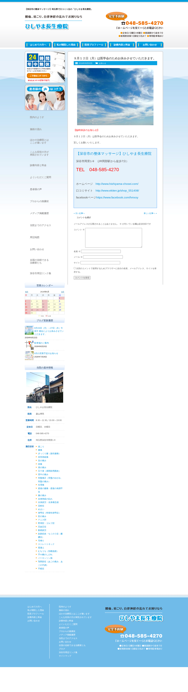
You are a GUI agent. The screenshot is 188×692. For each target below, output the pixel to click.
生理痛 (41, 485)
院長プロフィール (94, 44)
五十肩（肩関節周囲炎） (49, 471)
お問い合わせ (150, 44)
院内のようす (37, 117)
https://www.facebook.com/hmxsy (117, 197)
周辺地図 (34, 237)
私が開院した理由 (66, 44)
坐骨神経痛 (43, 457)
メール (78, 257)
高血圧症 (42, 527)
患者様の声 (36, 189)
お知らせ (102, 63)
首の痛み (42, 460)
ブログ (62, 649)
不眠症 (41, 568)
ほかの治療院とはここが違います (39, 141)
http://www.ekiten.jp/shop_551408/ (117, 190)
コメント (79, 229)
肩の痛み (42, 467)
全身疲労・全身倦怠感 (48, 502)
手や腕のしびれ (45, 554)
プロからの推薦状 (39, 201)
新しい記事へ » (150, 213)
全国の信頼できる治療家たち (39, 261)
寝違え (41, 547)
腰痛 (40, 450)
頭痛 (40, 464)
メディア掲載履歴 (39, 213)
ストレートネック (46, 544)
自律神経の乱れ (45, 499)
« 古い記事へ (79, 213)
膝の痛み (42, 495)
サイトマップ (65, 656)
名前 (77, 251)
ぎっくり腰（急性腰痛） (49, 453)
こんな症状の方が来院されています (39, 153)
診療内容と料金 (122, 44)
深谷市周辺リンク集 (40, 273)
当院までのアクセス (40, 225)
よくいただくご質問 (40, 177)
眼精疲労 (42, 530)
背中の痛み (43, 474)
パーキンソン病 (45, 558)
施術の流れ (36, 129)
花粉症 (41, 506)
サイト (77, 263)
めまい (41, 509)
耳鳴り (41, 540)
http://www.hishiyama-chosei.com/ (117, 183)
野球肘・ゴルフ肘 (46, 523)
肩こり (41, 446)
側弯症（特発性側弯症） (49, 513)
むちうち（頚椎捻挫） (48, 551)
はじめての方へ (38, 44)
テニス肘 (42, 519)
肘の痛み (42, 516)
